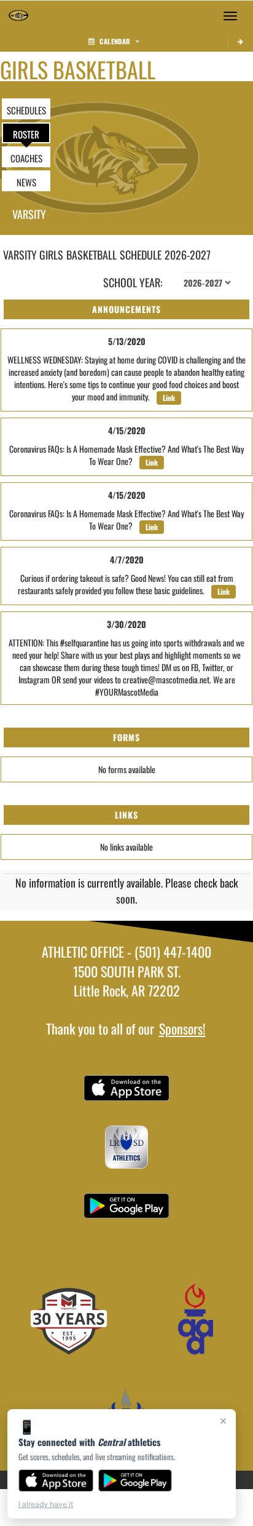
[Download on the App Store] (55, 1480)
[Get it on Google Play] (135, 1480)
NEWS (26, 182)
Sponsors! (182, 1028)
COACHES (26, 158)
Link (169, 397)
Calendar (114, 41)
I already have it (45, 1504)
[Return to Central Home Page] (18, 16)
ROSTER (26, 134)
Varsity (29, 214)
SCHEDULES (26, 110)
